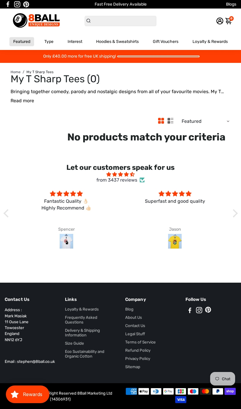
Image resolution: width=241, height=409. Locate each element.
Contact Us (135, 325)
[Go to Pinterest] (26, 4)
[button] (7, 213)
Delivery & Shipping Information (82, 332)
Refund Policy (137, 350)
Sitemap (132, 366)
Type (48, 41)
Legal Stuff (135, 333)
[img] (120, 174)
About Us (133, 317)
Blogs (231, 4)
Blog (129, 309)
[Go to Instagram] (17, 4)
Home (16, 72)
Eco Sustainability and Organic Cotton (84, 353)
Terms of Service (140, 342)
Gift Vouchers (165, 41)
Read (16, 100)
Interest (75, 41)
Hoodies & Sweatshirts (117, 41)
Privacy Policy (137, 358)
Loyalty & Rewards (210, 41)
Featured (21, 41)
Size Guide (74, 343)
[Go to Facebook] (8, 4)
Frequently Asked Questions (81, 319)
